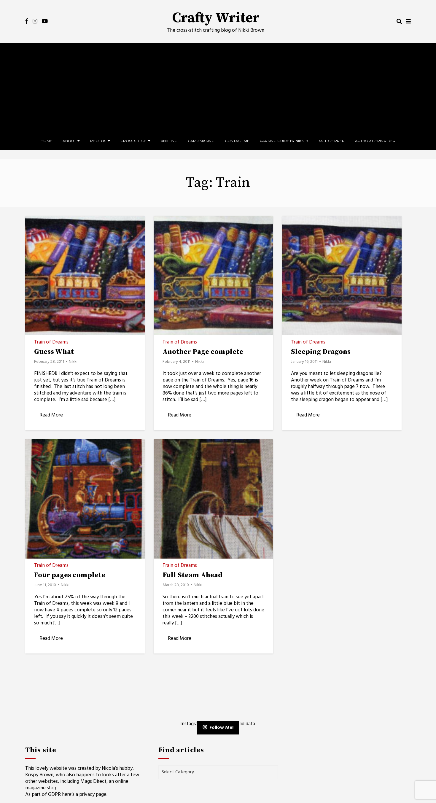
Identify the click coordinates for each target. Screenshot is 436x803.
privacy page (92, 795)
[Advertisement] (218, 87)
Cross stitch (133, 141)
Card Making (201, 141)
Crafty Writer (216, 18)
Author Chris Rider (375, 141)
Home (46, 141)
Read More (51, 415)
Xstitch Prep (332, 141)
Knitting (169, 141)
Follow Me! (221, 728)
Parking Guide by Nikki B (284, 141)
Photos (98, 141)
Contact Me (237, 141)
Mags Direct (93, 781)
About (69, 141)
